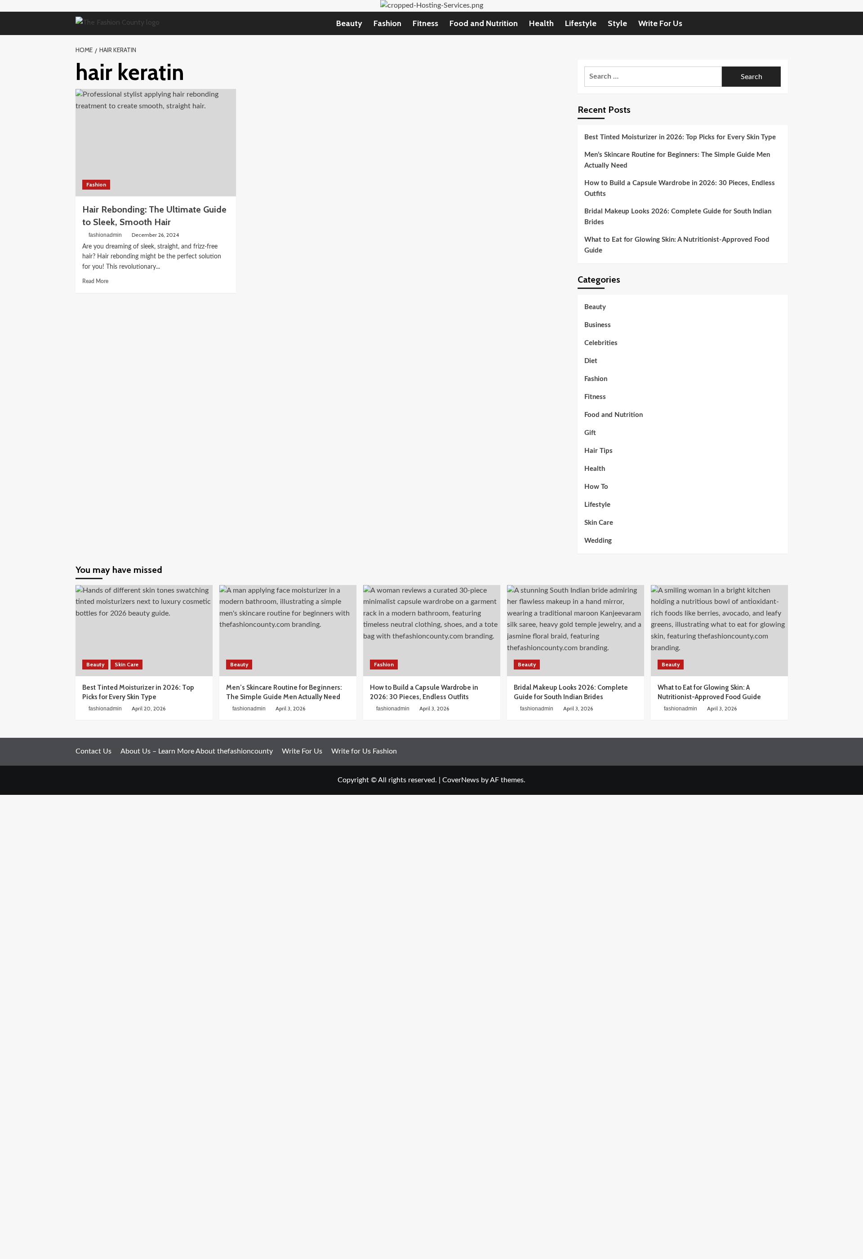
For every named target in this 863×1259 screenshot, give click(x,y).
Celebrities (601, 343)
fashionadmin (105, 235)
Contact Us (93, 751)
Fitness (425, 23)
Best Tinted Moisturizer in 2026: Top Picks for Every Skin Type (680, 137)
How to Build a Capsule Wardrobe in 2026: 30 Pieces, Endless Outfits (679, 188)
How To (596, 486)
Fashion (387, 23)
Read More (95, 281)
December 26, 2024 (155, 234)
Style (617, 23)
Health (541, 23)
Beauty (349, 23)
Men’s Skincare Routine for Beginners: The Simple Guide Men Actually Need (677, 160)
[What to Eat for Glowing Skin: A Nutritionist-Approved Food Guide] (719, 630)
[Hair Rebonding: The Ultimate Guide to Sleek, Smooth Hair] (156, 142)
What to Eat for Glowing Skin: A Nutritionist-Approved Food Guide (677, 245)
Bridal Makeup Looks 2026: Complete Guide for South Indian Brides (677, 217)
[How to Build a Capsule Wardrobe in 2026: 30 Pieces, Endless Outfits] (431, 630)
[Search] (782, 23)
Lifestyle (580, 23)
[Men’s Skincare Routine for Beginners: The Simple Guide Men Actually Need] (287, 630)
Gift (590, 433)
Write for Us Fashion (364, 751)
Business (597, 325)
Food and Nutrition (483, 23)
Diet (590, 361)
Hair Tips (598, 451)
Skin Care (598, 522)
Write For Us (660, 23)
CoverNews (460, 780)
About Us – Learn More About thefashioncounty (196, 751)
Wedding (598, 540)
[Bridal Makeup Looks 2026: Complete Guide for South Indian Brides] (575, 630)
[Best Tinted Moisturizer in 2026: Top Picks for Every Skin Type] (144, 630)
